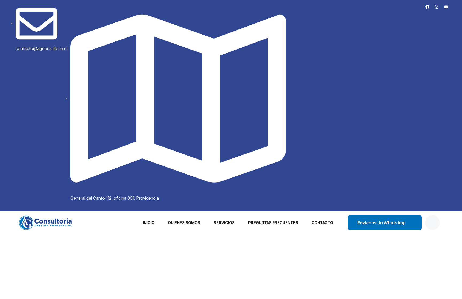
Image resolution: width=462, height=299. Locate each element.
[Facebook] (428, 7)
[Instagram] (437, 7)
